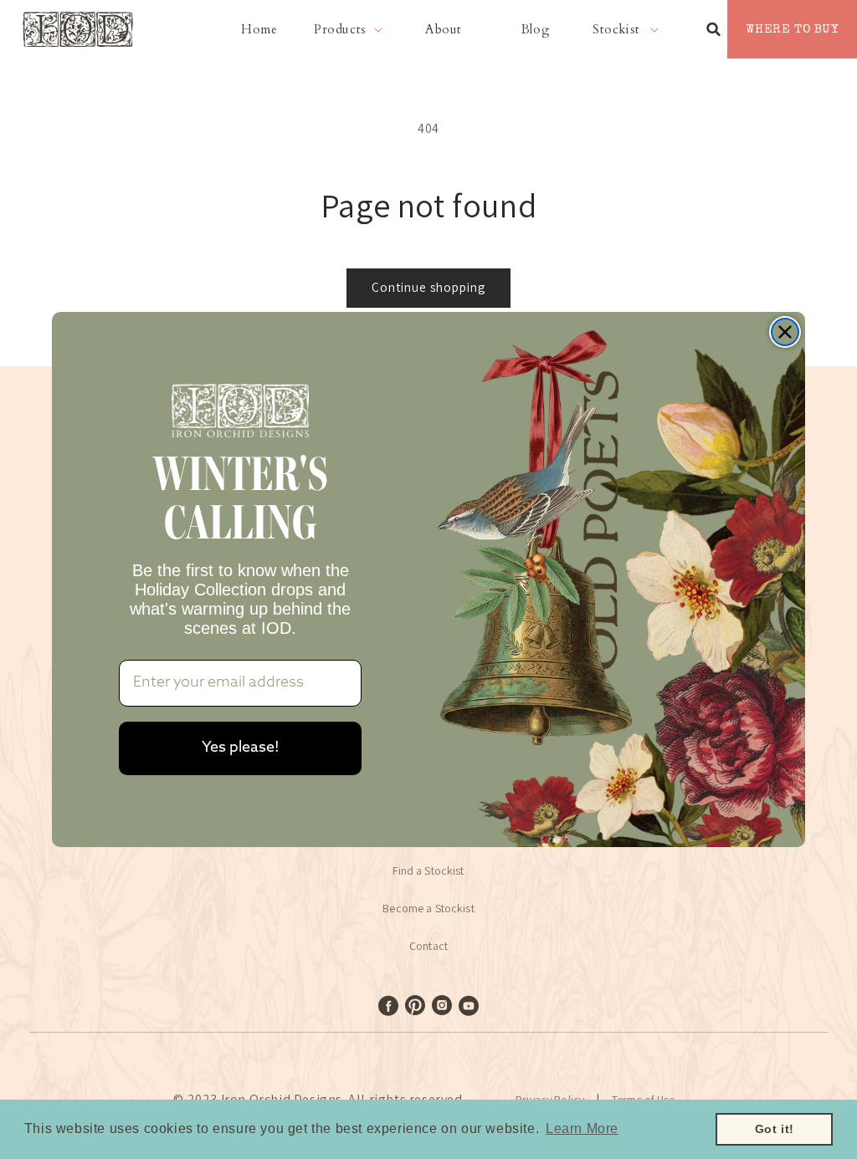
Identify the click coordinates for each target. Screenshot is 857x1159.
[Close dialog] (785, 332)
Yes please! (241, 748)
